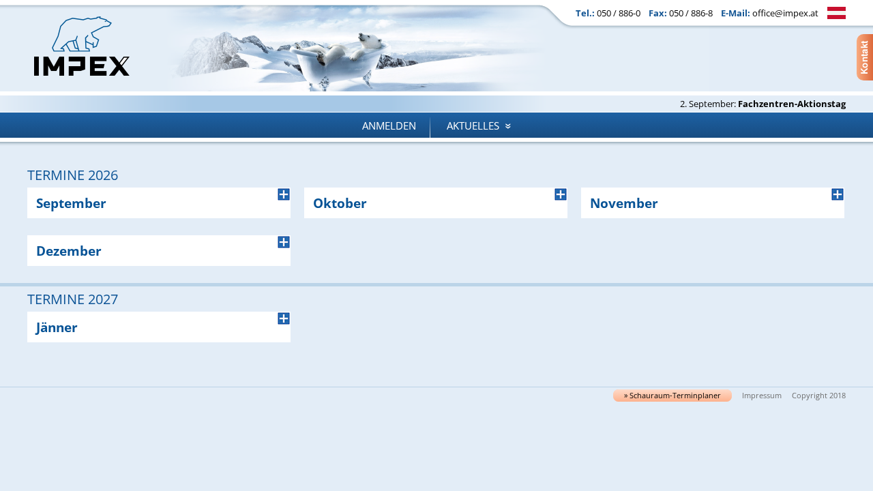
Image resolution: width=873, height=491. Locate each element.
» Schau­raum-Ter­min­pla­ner (672, 395)
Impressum (762, 395)
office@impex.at (785, 13)
